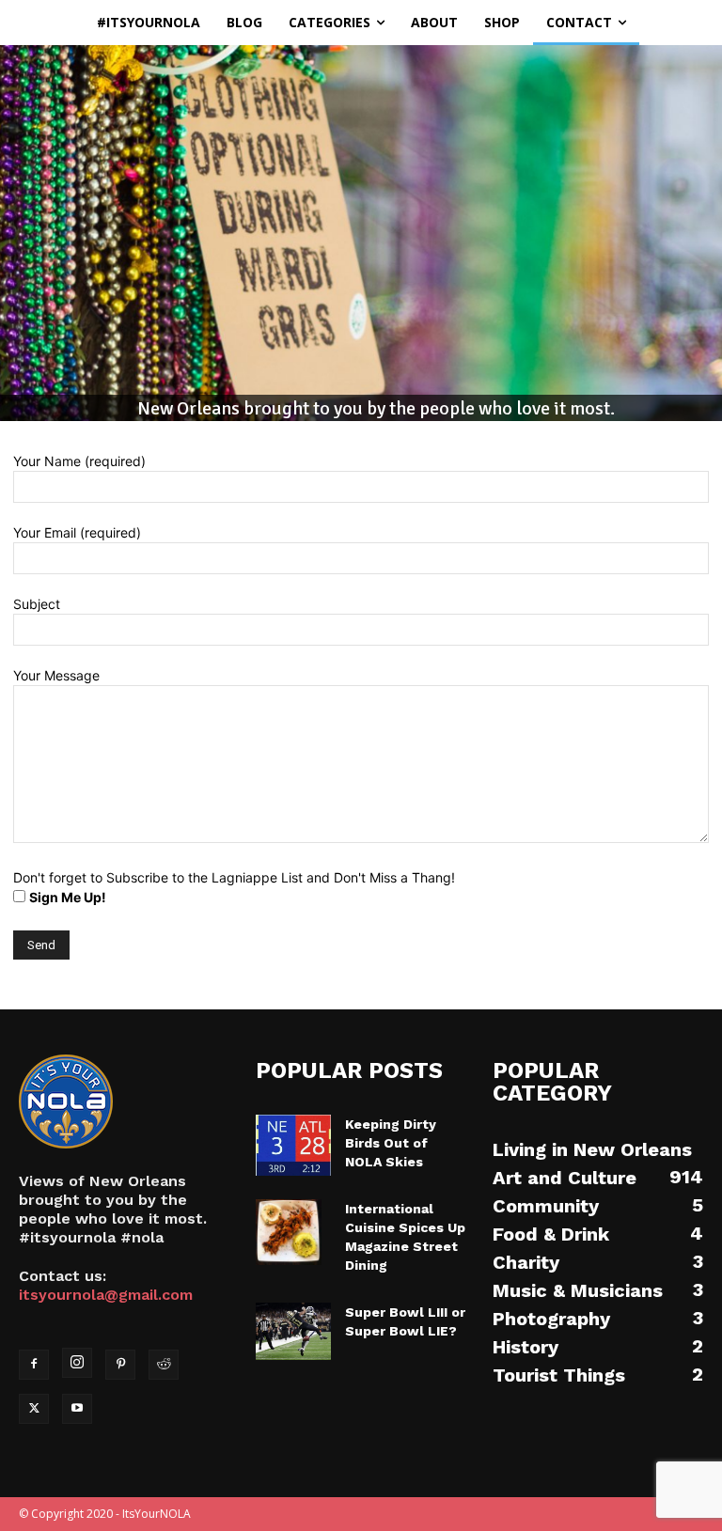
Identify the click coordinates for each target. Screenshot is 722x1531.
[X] (34, 1409)
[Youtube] (77, 1409)
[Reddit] (164, 1365)
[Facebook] (34, 1365)
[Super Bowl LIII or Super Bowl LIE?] (293, 1331)
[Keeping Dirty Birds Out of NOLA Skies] (293, 1145)
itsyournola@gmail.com (106, 1295)
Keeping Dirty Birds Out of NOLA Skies (390, 1143)
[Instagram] (77, 1363)
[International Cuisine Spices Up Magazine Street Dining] (293, 1232)
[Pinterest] (120, 1365)
